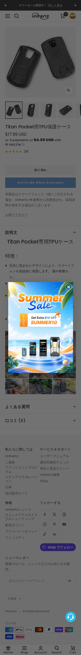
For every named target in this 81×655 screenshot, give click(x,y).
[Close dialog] (68, 287)
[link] (40, 327)
